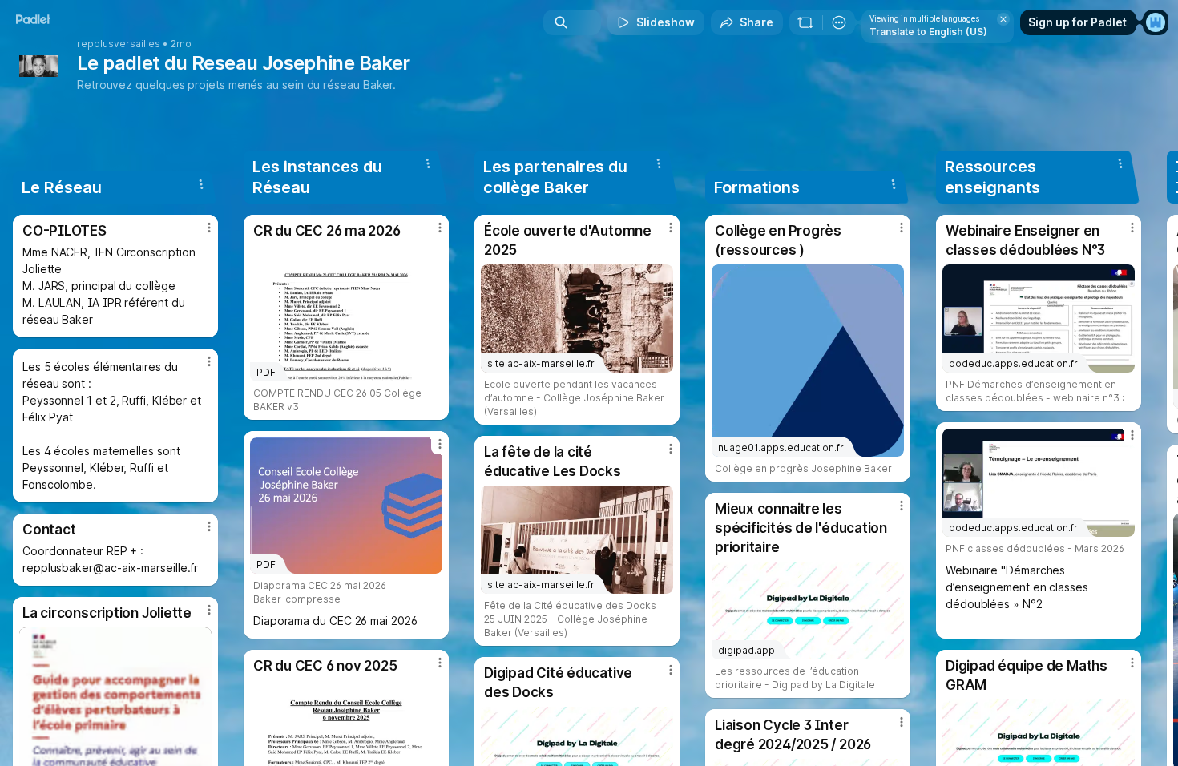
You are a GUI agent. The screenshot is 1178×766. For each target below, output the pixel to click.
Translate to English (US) (928, 32)
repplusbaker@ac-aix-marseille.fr (110, 567)
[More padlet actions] (839, 22)
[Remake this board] (805, 22)
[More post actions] (209, 227)
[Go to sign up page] (1155, 22)
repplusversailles (118, 44)
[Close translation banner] (1003, 19)
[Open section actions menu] (201, 184)
